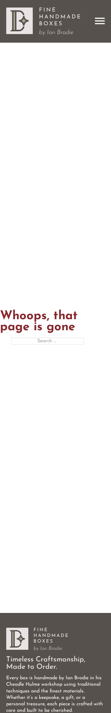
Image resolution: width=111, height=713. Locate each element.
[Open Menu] (100, 21)
